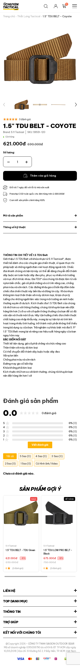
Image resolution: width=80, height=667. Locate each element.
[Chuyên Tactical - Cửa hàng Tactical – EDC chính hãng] (11, 6)
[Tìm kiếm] (46, 6)
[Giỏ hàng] (64, 6)
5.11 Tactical (17, 132)
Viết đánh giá (40, 444)
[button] (4, 104)
